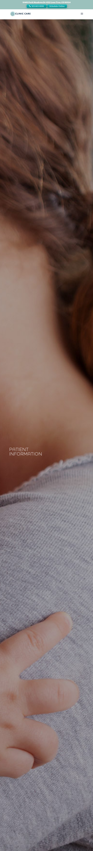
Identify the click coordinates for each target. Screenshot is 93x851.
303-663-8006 (37, 6)
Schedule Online (57, 6)
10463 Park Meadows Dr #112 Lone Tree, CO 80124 (47, 2)
